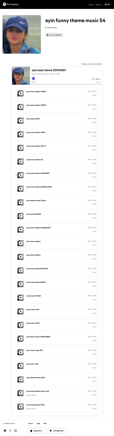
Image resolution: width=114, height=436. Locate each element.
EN (108, 4)
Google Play (58, 430)
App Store (38, 430)
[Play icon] (33, 78)
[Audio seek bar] (66, 84)
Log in (91, 4)
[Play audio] (99, 70)
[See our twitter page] (10, 430)
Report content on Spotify (92, 64)
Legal (38, 423)
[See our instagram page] (15, 430)
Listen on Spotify (55, 35)
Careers (30, 423)
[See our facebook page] (5, 430)
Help (45, 423)
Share (97, 79)
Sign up (98, 4)
